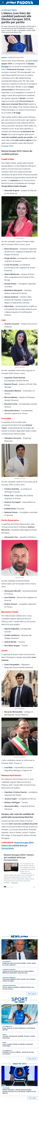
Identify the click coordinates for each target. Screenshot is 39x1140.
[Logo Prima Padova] (19, 2)
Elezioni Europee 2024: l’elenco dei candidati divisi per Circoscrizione (17, 845)
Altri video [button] (32, 1098)
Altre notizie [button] (32, 994)
